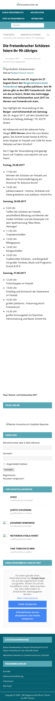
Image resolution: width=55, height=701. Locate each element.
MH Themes (29, 698)
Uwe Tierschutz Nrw (22, 548)
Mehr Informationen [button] (27, 598)
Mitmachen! (37, 18)
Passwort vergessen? (13, 478)
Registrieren (9, 475)
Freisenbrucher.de (32, 58)
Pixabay (14, 73)
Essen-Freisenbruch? (13, 12)
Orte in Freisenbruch (13, 18)
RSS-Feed (7, 686)
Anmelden (8, 470)
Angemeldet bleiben (17, 464)
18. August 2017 (12, 58)
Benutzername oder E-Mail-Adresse (21, 442)
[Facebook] (14, 415)
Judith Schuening (20, 509)
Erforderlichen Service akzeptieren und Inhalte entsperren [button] (27, 615)
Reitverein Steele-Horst (24, 535)
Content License (26, 73)
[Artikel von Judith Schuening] (5, 511)
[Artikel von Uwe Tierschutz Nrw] (5, 550)
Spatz (13, 497)
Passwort (7, 453)
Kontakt (6, 671)
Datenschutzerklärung (13, 676)
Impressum (8, 681)
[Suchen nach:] (27, 25)
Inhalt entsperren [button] (27, 604)
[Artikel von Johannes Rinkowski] (5, 524)
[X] (23, 415)
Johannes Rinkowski (22, 522)
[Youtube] (40, 415)
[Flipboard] (31, 415)
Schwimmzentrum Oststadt (36, 655)
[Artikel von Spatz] (5, 498)
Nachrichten (37, 12)
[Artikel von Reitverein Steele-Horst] (5, 537)
